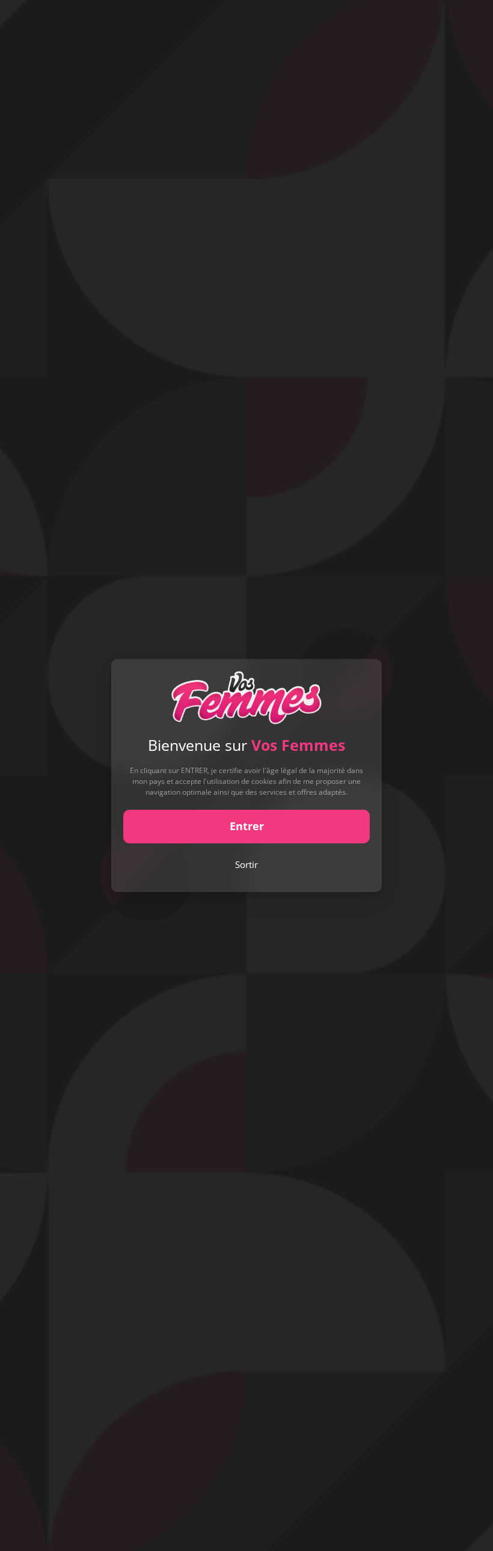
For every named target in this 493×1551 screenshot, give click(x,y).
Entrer (247, 826)
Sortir (246, 864)
